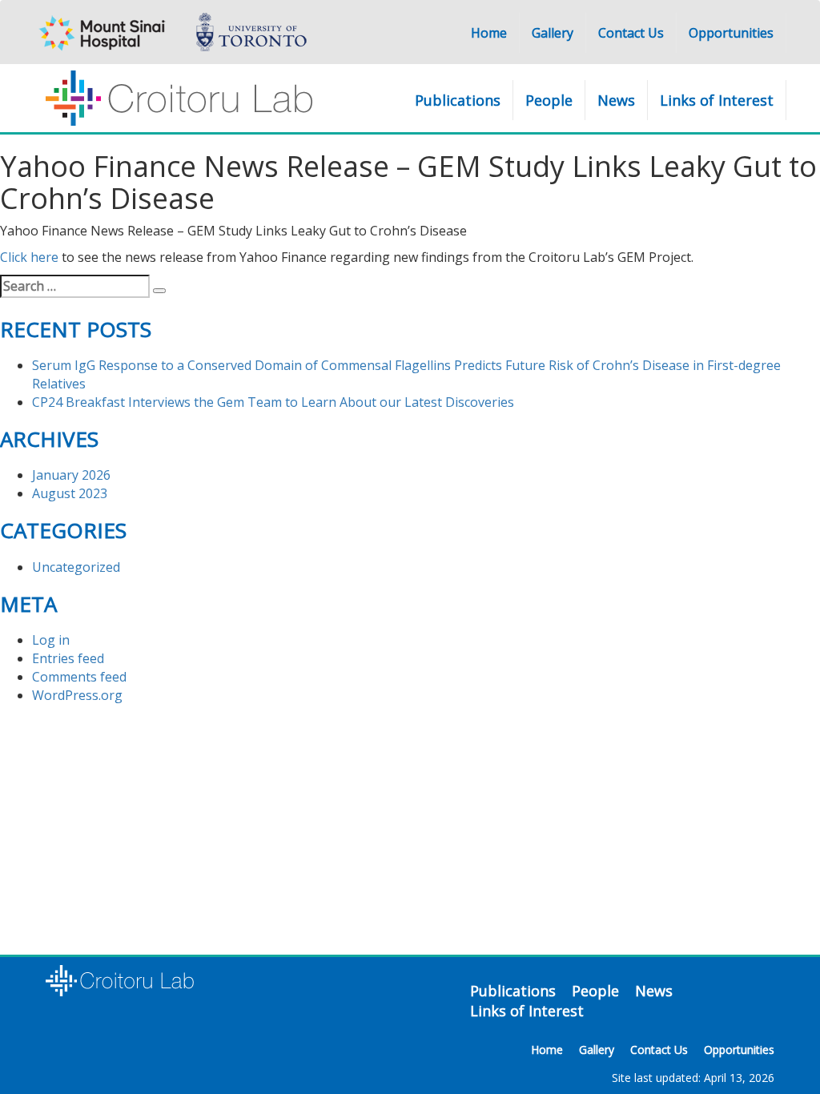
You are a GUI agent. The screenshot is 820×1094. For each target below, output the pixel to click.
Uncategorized (76, 567)
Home (489, 33)
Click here (29, 257)
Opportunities (731, 33)
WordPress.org (77, 695)
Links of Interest (717, 100)
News (616, 100)
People (549, 100)
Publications (457, 100)
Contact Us (631, 33)
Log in (51, 640)
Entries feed (68, 658)
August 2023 (69, 493)
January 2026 (71, 475)
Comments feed (79, 677)
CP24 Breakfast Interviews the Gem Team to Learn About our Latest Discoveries (273, 402)
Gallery (552, 33)
